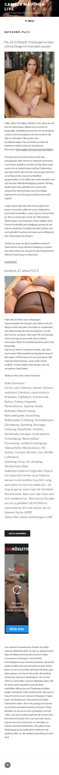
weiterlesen (11, 262)
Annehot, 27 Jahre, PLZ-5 (21, 271)
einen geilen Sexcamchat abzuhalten (34, 149)
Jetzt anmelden (17, 533)
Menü (31, 21)
